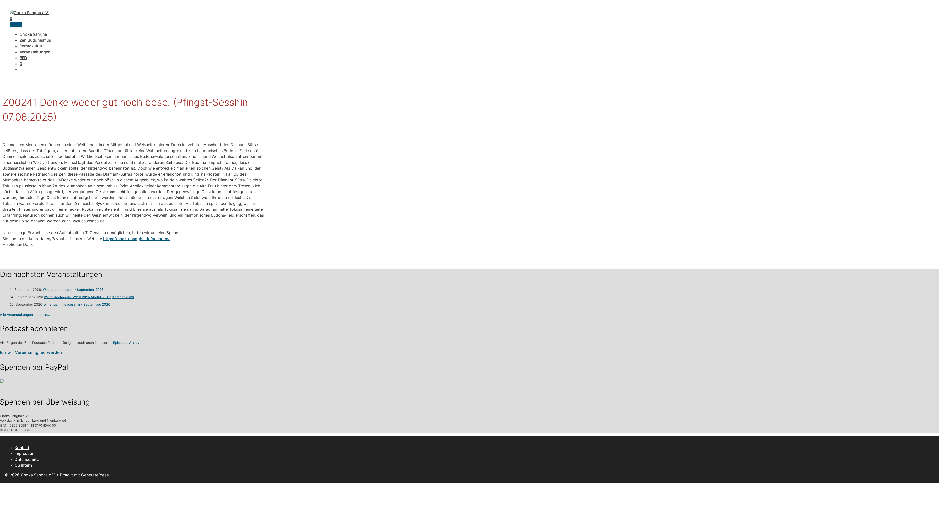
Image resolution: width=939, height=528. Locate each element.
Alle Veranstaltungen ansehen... (25, 315)
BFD (23, 57)
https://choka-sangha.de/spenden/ (136, 238)
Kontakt (22, 447)
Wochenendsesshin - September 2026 (73, 290)
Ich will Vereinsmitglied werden (31, 352)
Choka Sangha (33, 34)
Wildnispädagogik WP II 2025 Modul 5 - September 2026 (89, 297)
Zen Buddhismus (35, 40)
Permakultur (31, 46)
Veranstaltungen (35, 51)
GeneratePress (95, 475)
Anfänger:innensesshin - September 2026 (77, 304)
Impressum (25, 453)
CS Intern (23, 465)
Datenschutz (27, 459)
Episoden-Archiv (126, 343)
